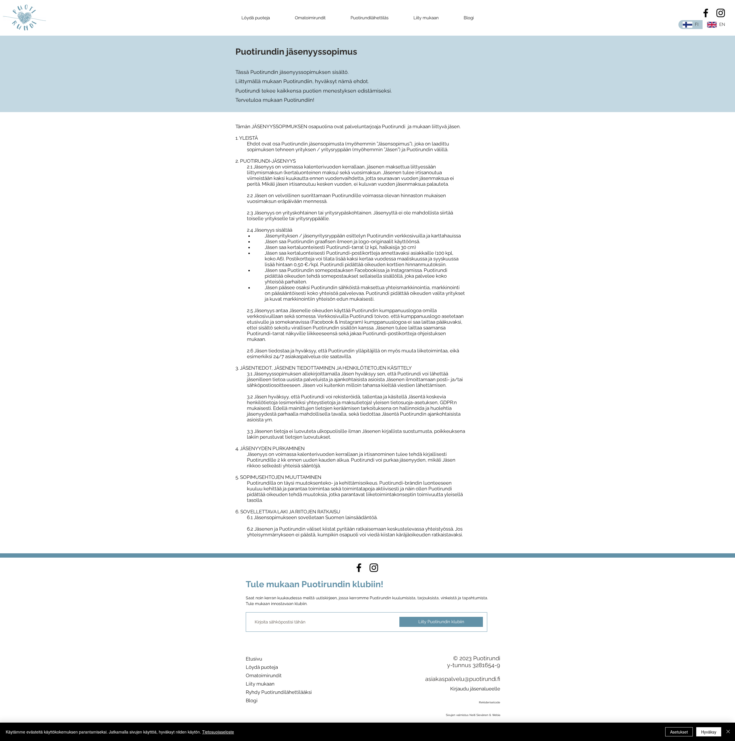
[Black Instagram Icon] (720, 13)
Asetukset (679, 732)
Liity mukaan (260, 684)
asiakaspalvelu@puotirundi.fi (462, 678)
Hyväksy (708, 732)
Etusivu (254, 659)
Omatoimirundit (264, 675)
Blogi (252, 700)
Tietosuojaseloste (218, 732)
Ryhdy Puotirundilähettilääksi (279, 692)
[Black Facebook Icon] (705, 13)
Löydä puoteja (262, 667)
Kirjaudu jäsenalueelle (475, 689)
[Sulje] (728, 731)
